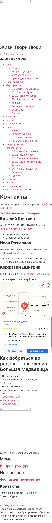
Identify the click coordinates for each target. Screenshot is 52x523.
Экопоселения (14, 123)
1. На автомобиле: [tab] (10, 376)
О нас (9, 64)
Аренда (16, 102)
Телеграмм (33, 213)
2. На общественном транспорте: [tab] (19, 379)
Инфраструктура (21, 71)
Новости (11, 116)
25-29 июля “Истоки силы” (27, 99)
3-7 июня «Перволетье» (25, 88)
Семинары (18, 109)
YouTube (6, 213)
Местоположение (22, 74)
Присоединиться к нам (25, 78)
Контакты (11, 120)
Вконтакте (19, 213)
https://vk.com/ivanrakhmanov (18, 253)
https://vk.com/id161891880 (16, 228)
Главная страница (10, 189)
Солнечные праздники (24, 106)
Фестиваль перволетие (20, 479)
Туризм (16, 113)
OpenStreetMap (11, 396)
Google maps (10, 403)
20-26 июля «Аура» (23, 92)
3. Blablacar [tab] (6, 383)
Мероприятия (13, 85)
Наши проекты (14, 81)
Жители (16, 68)
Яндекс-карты (11, 400)
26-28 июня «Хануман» (25, 95)
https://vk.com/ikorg (38, 273)
